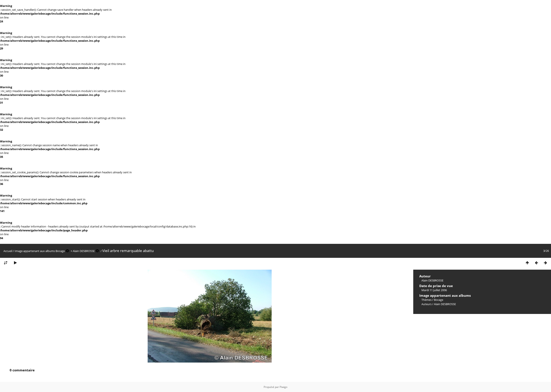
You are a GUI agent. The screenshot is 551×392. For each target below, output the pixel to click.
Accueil (7, 251)
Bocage (60, 251)
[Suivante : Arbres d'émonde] (545, 263)
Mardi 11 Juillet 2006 (434, 290)
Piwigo (283, 387)
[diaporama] (15, 263)
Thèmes (426, 300)
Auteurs (426, 304)
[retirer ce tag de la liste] (67, 251)
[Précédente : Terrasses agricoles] (536, 263)
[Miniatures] (527, 263)
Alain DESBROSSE (84, 251)
